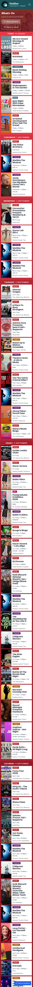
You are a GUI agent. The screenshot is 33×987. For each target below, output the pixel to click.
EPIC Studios (17, 131)
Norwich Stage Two (19, 240)
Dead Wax (15, 222)
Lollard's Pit (16, 77)
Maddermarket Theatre (20, 93)
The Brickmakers (18, 62)
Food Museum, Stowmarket (21, 778)
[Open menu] (29, 5)
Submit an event (12, 27)
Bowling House (17, 697)
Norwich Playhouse (18, 194)
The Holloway (17, 591)
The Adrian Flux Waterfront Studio (21, 315)
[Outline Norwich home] (16, 4)
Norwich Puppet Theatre (20, 739)
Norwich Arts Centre (19, 49)
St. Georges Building (19, 507)
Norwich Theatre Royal (20, 170)
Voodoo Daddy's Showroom (21, 471)
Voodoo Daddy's (17, 553)
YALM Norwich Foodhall (20, 111)
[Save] (9, 38)
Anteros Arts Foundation (20, 841)
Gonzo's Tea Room (18, 757)
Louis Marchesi (17, 973)
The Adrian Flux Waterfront (21, 297)
